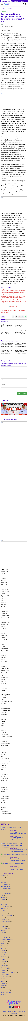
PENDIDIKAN (4, 778)
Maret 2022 (4, 688)
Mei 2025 (3, 604)
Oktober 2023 (4, 646)
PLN (2, 785)
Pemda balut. (4, 774)
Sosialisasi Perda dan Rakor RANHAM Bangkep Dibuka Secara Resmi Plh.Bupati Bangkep (13, 297)
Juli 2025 (3, 600)
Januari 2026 (4, 587)
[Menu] (2, 4)
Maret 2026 (4, 582)
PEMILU (3, 776)
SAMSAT (3, 803)
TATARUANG (21, 310)
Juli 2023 (3, 653)
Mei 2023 (3, 657)
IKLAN (2, 739)
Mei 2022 (3, 684)
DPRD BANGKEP (5, 728)
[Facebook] (10, 1007)
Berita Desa (4, 712)
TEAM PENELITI (5, 312)
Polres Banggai (5, 796)
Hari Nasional (4, 734)
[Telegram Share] (22, 317)
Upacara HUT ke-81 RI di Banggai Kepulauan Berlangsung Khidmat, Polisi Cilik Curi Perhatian (18, 838)
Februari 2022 (4, 690)
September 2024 (5, 622)
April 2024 (3, 633)
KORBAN (3, 752)
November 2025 (5, 591)
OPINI (2, 770)
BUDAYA (3, 719)
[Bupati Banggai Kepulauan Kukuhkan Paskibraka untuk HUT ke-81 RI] (14, 855)
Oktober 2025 (4, 593)
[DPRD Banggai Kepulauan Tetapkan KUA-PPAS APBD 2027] (14, 828)
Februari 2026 (4, 585)
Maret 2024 (4, 635)
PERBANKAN (4, 781)
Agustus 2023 (4, 651)
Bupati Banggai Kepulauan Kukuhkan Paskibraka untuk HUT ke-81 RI (17, 859)
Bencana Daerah (5, 708)
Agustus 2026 (4, 571)
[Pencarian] (26, 4)
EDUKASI (3, 730)
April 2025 (3, 607)
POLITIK (3, 792)
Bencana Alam (4, 706)
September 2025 (5, 596)
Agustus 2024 (4, 624)
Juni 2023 (3, 655)
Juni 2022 (3, 681)
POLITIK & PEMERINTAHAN (8, 794)
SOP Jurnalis (14, 1013)
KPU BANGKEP (5, 759)
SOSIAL (3, 805)
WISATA (3, 816)
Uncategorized (4, 811)
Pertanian (3, 783)
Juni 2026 (3, 576)
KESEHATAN (4, 750)
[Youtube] (18, 1007)
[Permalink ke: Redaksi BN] (2, 24)
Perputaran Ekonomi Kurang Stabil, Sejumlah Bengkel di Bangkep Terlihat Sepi (12, 293)
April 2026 (3, 580)
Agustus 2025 (4, 598)
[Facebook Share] (13, 317)
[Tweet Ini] (16, 317)
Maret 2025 (4, 609)
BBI (8, 310)
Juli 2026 (3, 574)
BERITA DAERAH (5, 710)
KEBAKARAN (4, 745)
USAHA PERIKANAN (6, 814)
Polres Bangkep (5, 798)
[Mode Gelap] (23, 4)
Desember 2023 (5, 642)
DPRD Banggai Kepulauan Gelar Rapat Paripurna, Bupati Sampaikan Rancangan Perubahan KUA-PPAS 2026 (18, 850)
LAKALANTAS (4, 763)
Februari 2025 (4, 611)
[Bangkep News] (7, 4)
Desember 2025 (5, 589)
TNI (2, 809)
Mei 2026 (3, 578)
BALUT (3, 699)
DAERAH (3, 721)
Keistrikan (3, 748)
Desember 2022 (5, 668)
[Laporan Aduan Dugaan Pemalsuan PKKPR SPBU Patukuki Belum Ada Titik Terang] (14, 864)
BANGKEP (4, 310)
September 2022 (5, 675)
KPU (2, 756)
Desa (2, 723)
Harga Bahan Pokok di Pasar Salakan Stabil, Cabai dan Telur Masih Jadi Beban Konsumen (13, 289)
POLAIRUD (4, 787)
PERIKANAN (13, 310)
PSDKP (3, 800)
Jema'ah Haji (4, 741)
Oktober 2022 (4, 673)
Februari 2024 (4, 637)
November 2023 (5, 644)
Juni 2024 (3, 629)
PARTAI (3, 772)
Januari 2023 (4, 666)
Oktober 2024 (4, 620)
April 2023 (3, 659)
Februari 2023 (4, 664)
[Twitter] (13, 1007)
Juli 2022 (3, 679)
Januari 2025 (4, 613)
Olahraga (3, 767)
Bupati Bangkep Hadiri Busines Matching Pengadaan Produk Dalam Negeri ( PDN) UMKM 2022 (13, 301)
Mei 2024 (3, 631)
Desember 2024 (5, 615)
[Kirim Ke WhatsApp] (25, 317)
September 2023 (5, 648)
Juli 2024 (3, 626)
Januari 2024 (4, 640)
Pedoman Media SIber (19, 1011)
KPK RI (3, 754)
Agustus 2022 (4, 677)
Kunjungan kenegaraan (7, 761)
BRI (2, 717)
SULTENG (3, 807)
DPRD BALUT (4, 725)
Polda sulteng (4, 789)
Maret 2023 (4, 662)
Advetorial (3, 697)
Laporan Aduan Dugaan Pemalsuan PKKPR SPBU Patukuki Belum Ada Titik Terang (16, 868)
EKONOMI (3, 11)
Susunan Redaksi (7, 1011)
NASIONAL (4, 765)
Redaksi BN (6, 24)
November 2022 (5, 670)
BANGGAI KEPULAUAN (7, 701)
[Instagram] (15, 1007)
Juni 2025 (3, 602)
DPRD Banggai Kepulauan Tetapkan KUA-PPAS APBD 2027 (18, 832)
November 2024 (5, 618)
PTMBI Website (14, 1017)
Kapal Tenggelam (5, 743)
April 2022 (3, 686)
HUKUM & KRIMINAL (6, 737)
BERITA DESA (4, 714)
